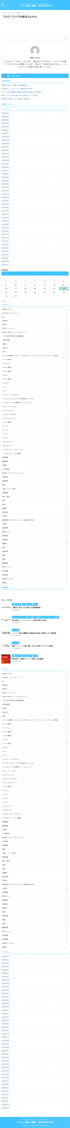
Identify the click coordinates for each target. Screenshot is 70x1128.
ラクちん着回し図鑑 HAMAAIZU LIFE (35, 6)
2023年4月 (5, 214)
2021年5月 (5, 248)
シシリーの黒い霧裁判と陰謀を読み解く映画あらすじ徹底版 (21, 92)
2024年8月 (5, 167)
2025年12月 (5, 137)
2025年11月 (5, 140)
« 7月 (3, 301)
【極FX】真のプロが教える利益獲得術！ (14, 85)
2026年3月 (5, 126)
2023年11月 (5, 194)
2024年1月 (5, 187)
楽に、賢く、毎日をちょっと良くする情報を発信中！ (35, 1119)
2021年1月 (4, 258)
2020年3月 (5, 265)
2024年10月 (5, 160)
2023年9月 (5, 201)
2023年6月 (5, 211)
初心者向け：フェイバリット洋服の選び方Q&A (16, 88)
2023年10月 (5, 197)
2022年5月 (5, 227)
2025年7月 (5, 153)
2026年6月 (5, 116)
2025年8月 (5, 150)
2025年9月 (5, 147)
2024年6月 (5, 174)
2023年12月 (5, 190)
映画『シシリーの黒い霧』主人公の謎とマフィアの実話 (19, 95)
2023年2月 (5, 217)
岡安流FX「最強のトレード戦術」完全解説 (15, 98)
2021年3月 (5, 251)
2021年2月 (5, 254)
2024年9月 (5, 163)
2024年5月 (5, 177)
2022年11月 (5, 221)
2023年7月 (5, 207)
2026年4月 (5, 123)
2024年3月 (5, 184)
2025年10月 (5, 143)
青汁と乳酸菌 (6, 600)
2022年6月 (5, 224)
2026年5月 (5, 120)
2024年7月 (5, 170)
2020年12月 (5, 261)
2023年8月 (5, 204)
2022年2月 (5, 231)
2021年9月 (5, 241)
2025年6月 (5, 157)
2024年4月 (5, 180)
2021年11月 (5, 238)
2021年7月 (4, 244)
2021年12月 (5, 234)
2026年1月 (5, 133)
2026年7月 (5, 113)
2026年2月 (5, 130)
